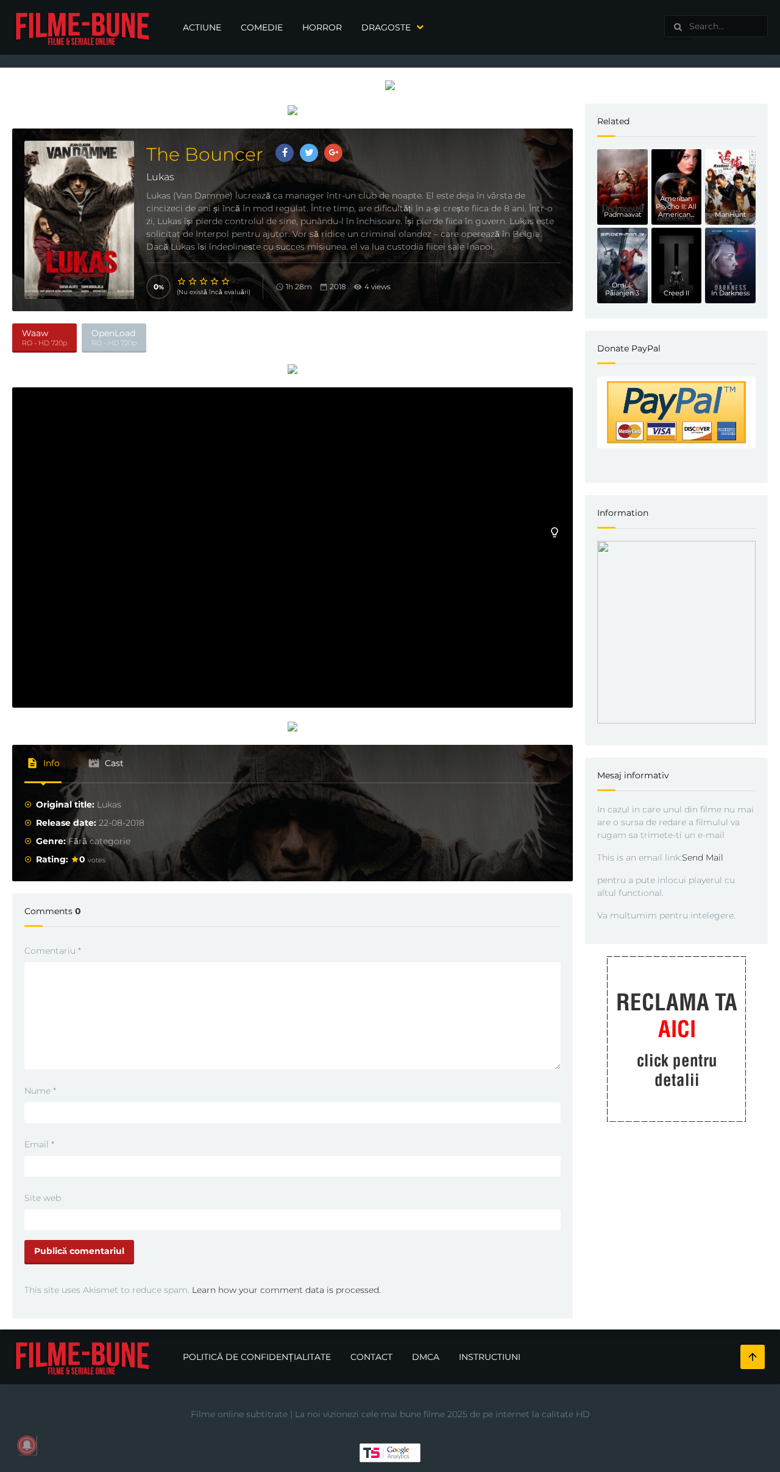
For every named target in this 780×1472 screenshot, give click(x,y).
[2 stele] (193, 281)
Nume (40, 1090)
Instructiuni (489, 1356)
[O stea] (182, 281)
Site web (42, 1197)
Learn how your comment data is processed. (286, 1289)
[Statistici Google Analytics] (390, 1451)
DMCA (425, 1356)
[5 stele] (226, 281)
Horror (322, 27)
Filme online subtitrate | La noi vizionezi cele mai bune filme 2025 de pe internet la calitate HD (390, 1414)
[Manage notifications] (27, 1445)
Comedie (262, 27)
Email (39, 1144)
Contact (371, 1356)
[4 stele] (215, 281)
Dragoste (386, 27)
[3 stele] (204, 281)
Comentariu (52, 950)
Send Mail (702, 857)
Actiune (202, 27)
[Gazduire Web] (390, 84)
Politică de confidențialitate (257, 1356)
